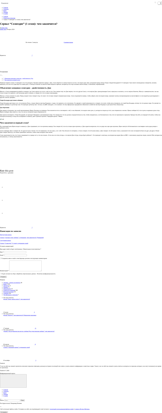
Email (2, 255)
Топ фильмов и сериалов (10, 295)
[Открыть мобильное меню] (161, 3)
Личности (6, 285)
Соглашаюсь (4, 412)
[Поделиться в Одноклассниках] (16, 213)
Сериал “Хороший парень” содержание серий (16, 347)
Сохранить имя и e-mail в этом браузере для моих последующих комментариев (24, 258)
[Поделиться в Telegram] (16, 200)
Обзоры (5, 287)
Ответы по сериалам (9, 290)
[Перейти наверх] (13, 381)
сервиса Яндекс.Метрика (82, 409)
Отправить (3, 276)
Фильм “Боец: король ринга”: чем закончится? (16, 299)
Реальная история (8, 291)
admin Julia (3, 29)
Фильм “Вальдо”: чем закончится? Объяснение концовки (19, 315)
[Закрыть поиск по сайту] (0, 406)
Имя (1, 252)
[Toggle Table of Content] (1, 75)
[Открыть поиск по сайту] (159, 3)
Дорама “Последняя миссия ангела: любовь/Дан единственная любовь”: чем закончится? (29, 331)
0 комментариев (68, 42)
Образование (7, 288)
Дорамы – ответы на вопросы (11, 282)
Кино (4, 284)
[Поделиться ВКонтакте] (16, 187)
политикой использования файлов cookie (62, 409)
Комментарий (4, 270)
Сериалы (6, 293)
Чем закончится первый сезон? (12, 80)
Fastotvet (4, 3)
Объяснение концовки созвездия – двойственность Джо (19, 78)
